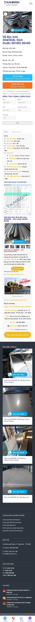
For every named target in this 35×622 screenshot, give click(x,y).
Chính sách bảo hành (9, 525)
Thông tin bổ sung (16, 132)
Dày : (4, 99)
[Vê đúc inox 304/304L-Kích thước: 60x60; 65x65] (17, 233)
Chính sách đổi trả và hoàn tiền (12, 522)
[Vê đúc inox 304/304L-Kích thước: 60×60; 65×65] (17, 246)
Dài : (4, 107)
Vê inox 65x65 (27, 93)
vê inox (16, 93)
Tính (17, 123)
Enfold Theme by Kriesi (20, 615)
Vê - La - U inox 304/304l (19, 91)
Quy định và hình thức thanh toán (13, 531)
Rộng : (20, 99)
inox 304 (12, 93)
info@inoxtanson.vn (21, 329)
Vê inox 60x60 (21, 93)
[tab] (6, 132)
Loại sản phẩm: (22, 107)
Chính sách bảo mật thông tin (11, 520)
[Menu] (30, 3)
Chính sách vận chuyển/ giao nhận (13, 528)
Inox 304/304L (10, 91)
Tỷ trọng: (5, 115)
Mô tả (6, 132)
